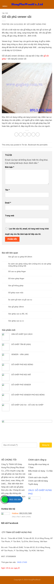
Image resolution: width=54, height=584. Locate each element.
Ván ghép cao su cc (16, 321)
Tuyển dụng (33, 484)
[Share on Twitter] (25, 134)
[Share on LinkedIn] (38, 134)
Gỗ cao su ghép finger (17, 271)
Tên (7, 190)
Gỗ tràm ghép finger (16, 278)
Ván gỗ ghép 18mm (16, 307)
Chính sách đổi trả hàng (38, 481)
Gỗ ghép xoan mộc (15, 293)
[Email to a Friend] (29, 134)
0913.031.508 (25, 513)
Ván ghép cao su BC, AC (18, 314)
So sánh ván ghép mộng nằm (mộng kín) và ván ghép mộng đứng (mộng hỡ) (29, 265)
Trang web (9, 216)
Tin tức (5, 13)
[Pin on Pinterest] (33, 134)
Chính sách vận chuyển (38, 477)
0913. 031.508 (15, 499)
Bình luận (9, 167)
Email (8, 203)
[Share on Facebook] (21, 134)
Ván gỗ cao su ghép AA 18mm (20, 257)
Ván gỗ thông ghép (15, 286)
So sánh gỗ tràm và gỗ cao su (20, 300)
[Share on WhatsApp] (16, 134)
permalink (43, 145)
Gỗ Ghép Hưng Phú (36, 24)
